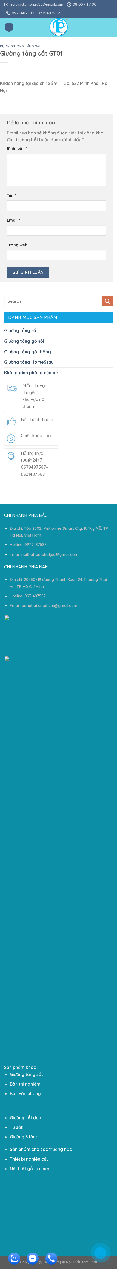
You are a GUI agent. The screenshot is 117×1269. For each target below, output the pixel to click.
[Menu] (9, 27)
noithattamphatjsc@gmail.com (49, 554)
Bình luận (17, 148)
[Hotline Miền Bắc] (74, 1231)
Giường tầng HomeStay (29, 362)
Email (13, 220)
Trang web (17, 245)
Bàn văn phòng (25, 1093)
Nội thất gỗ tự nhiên (30, 1168)
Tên (11, 195)
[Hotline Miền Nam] (50, 1263)
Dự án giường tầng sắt (20, 46)
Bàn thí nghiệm (25, 1084)
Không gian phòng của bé (31, 372)
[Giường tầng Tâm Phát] (58, 27)
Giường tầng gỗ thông (27, 351)
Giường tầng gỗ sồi (24, 341)
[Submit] (107, 301)
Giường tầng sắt (21, 330)
